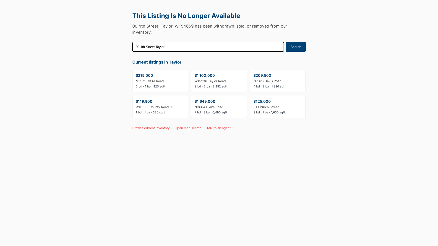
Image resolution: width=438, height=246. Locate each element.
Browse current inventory (151, 128)
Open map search (188, 128)
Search (295, 47)
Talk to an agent (218, 128)
